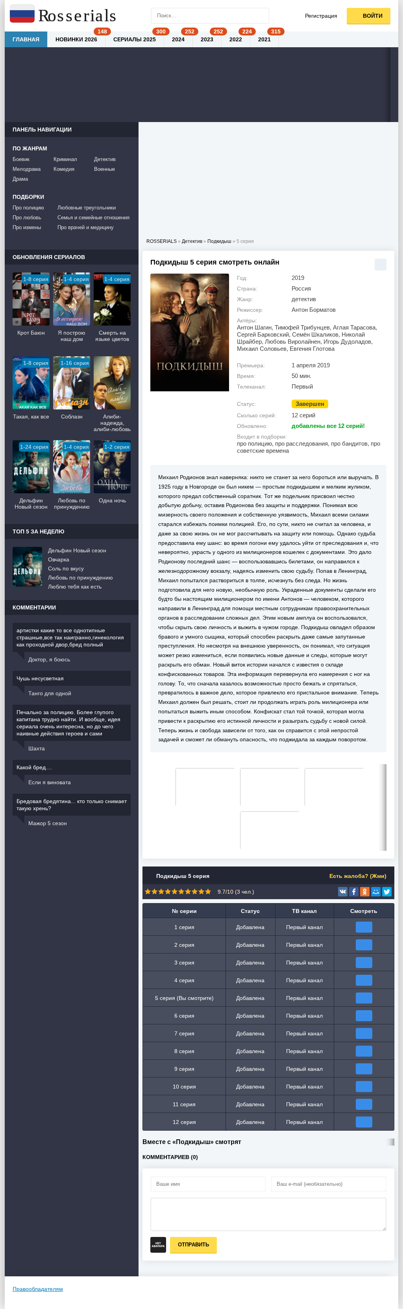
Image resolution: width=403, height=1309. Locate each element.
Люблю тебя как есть (75, 586)
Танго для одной (49, 693)
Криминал (65, 159)
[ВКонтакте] (343, 891)
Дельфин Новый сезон (77, 550)
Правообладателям (38, 1289)
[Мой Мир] (376, 891)
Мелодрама (27, 169)
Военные (104, 169)
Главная (26, 39)
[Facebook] (354, 891)
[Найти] (261, 16)
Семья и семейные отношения (93, 217)
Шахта (36, 748)
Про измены (27, 227)
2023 (207, 39)
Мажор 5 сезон (47, 823)
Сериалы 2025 (134, 39)
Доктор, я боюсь (49, 659)
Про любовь (27, 217)
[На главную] (64, 15)
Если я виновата (49, 782)
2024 (178, 39)
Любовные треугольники (86, 208)
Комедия (64, 169)
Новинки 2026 (76, 39)
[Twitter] (387, 891)
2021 (264, 39)
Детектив (105, 159)
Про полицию (28, 208)
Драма (20, 179)
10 (208, 891)
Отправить (193, 1245)
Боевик (21, 159)
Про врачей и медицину (85, 227)
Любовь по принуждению (80, 577)
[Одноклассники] (365, 891)
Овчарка (58, 559)
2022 (235, 39)
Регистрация (321, 16)
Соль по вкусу (66, 568)
